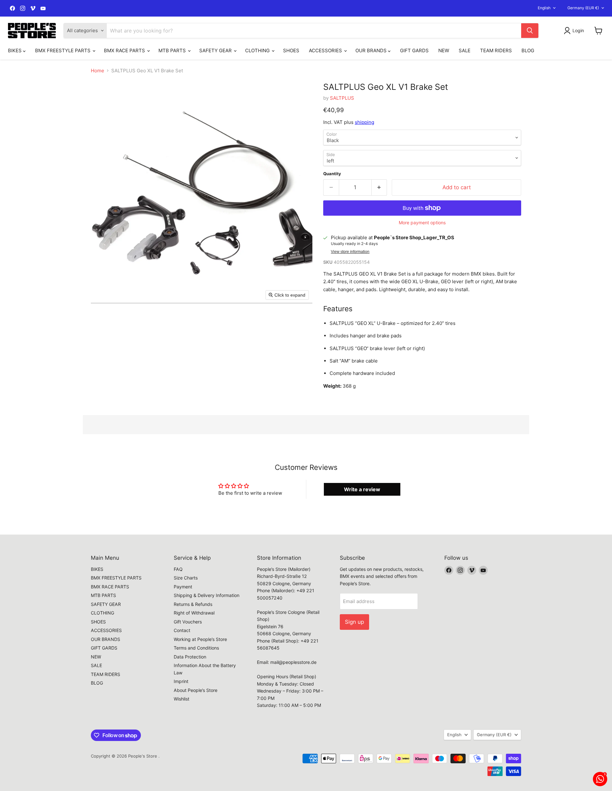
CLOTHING (258, 50)
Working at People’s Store (200, 639)
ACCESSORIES (326, 50)
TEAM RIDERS (496, 50)
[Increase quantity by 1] (379, 187)
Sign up (354, 622)
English (544, 7)
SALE (464, 50)
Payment (183, 586)
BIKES (15, 50)
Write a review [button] (362, 489)
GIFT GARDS (414, 50)
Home (97, 70)
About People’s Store (195, 690)
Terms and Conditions (196, 648)
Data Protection (190, 656)
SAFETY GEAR (216, 50)
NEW (443, 50)
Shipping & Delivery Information (206, 595)
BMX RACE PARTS (125, 50)
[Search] (529, 30)
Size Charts (186, 577)
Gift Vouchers (188, 621)
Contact (182, 630)
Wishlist (181, 698)
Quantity (332, 173)
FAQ (178, 569)
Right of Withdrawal (194, 612)
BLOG (527, 50)
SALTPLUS (342, 98)
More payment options (422, 222)
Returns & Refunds (193, 604)
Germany (583, 7)
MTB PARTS (172, 50)
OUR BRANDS (371, 50)
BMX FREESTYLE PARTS (63, 50)
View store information (350, 251)
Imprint (181, 681)
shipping (364, 122)
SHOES (291, 50)
